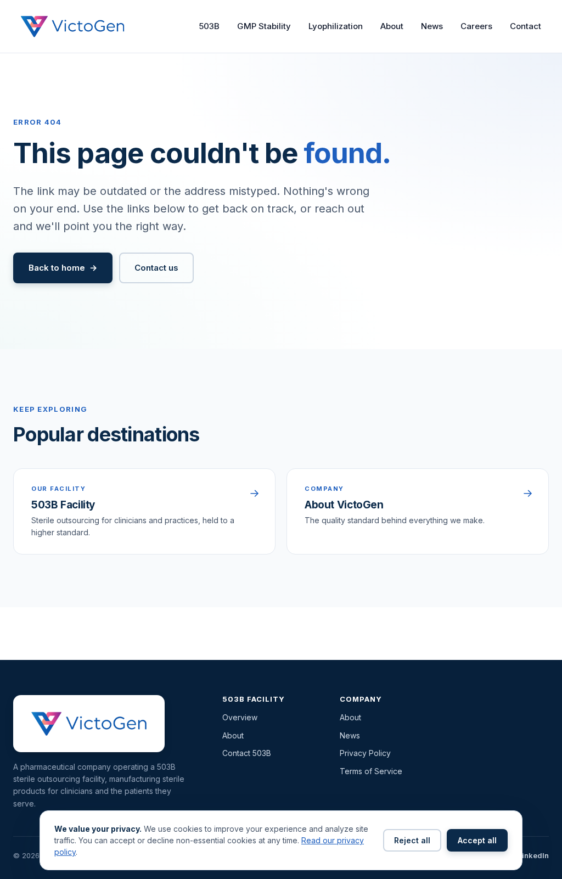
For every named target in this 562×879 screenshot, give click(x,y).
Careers (476, 26)
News (432, 26)
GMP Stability (264, 26)
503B (209, 26)
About (391, 26)
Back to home (57, 267)
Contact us (156, 267)
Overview (239, 717)
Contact (525, 26)
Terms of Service (371, 771)
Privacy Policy (365, 753)
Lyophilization (335, 26)
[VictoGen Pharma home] (72, 26)
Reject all (412, 840)
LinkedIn (533, 855)
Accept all (477, 840)
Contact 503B (246, 753)
